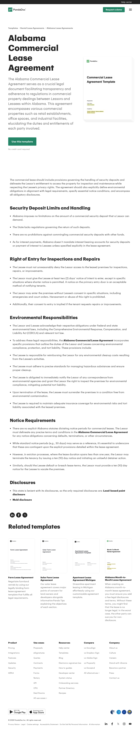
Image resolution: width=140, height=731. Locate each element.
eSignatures (39, 653)
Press (111, 673)
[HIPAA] (112, 712)
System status (65, 678)
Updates (12, 663)
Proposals (38, 648)
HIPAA (11, 673)
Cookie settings (33, 724)
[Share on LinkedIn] (12, 515)
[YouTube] (130, 724)
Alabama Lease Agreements (60, 28)
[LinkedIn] (106, 724)
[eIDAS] (129, 712)
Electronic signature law (70, 663)
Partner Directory (67, 688)
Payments (38, 668)
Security (12, 668)
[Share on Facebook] (18, 515)
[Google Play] (17, 712)
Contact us (114, 678)
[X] (118, 724)
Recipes (62, 693)
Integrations (14, 653)
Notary (36, 678)
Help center (126, 2)
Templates (13, 28)
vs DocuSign (90, 648)
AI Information (94, 724)
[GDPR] (124, 712)
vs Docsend (89, 668)
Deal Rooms (39, 693)
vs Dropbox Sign (91, 653)
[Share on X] (24, 515)
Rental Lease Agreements (32, 28)
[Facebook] (112, 724)
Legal (23, 724)
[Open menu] (130, 9)
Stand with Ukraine (118, 663)
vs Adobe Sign (90, 658)
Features (12, 658)
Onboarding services (68, 683)
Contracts (38, 663)
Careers (112, 658)
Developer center (67, 673)
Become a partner (117, 668)
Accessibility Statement (49, 724)
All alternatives (91, 673)
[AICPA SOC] (118, 712)
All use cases (39, 698)
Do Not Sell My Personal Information (74, 724)
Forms (36, 673)
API (35, 683)
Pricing (11, 648)
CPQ (35, 688)
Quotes (36, 658)
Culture (112, 653)
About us (113, 648)
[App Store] (36, 712)
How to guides (65, 668)
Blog (61, 658)
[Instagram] (124, 724)
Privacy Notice (14, 724)
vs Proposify (89, 663)
